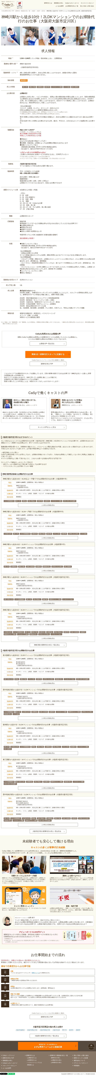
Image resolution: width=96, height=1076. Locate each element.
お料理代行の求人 (56, 1062)
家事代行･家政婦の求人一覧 (59, 1055)
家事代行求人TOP (47, 364)
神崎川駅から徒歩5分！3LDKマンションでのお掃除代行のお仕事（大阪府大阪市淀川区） (36, 577)
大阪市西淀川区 (32, 1030)
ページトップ (91, 1047)
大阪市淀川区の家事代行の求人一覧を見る (47, 831)
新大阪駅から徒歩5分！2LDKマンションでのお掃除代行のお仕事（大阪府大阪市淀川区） (36, 655)
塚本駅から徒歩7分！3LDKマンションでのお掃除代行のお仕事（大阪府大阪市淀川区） (36, 725)
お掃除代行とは (31, 1058)
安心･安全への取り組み (87, 6)
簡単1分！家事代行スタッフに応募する (48, 354)
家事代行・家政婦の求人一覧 (22, 11)
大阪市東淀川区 (45, 1030)
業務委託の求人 (58, 3)
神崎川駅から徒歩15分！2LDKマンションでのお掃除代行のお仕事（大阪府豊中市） (34, 544)
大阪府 (33, 11)
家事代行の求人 (55, 1058)
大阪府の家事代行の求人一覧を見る (47, 1036)
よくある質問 (59, 6)
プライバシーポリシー (81, 1063)
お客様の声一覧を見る (46, 343)
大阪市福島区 (20, 1030)
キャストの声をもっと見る (47, 427)
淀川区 (43, 11)
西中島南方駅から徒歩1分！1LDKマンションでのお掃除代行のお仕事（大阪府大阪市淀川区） (38, 794)
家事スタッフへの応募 (81, 1058)
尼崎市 (78, 1030)
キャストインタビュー (87, 3)
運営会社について (79, 1060)
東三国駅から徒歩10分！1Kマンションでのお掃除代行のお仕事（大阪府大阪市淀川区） (36, 760)
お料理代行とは (31, 1060)
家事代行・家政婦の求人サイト (8, 1)
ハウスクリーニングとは (34, 1062)
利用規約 (77, 1065)
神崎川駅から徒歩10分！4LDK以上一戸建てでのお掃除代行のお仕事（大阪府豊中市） (35, 479)
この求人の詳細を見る (48, 505)
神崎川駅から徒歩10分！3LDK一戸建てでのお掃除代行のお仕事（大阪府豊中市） (34, 512)
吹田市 (71, 1030)
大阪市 (38, 11)
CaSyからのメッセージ (72, 3)
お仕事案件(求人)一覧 (71, 6)
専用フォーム (35, 973)
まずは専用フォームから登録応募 (48, 1046)
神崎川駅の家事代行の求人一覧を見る (47, 645)
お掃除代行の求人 (56, 1060)
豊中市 (64, 1030)
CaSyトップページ (9, 1055)
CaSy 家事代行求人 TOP (8, 11)
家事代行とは (48, 3)
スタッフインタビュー (10, 1065)
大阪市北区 (56, 1030)
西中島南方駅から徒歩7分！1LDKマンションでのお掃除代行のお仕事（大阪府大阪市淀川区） (38, 690)
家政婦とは (30, 1065)
